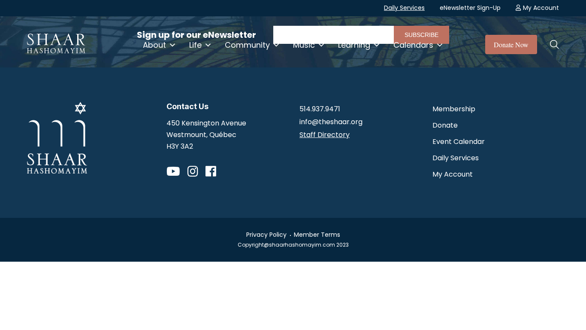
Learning (354, 45)
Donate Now (511, 44)
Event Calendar (458, 142)
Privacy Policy (266, 234)
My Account (541, 7)
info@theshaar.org (330, 122)
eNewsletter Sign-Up (470, 7)
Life (195, 45)
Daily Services (404, 7)
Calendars (413, 45)
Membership (453, 109)
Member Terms (317, 234)
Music (304, 45)
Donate (445, 125)
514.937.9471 (319, 109)
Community (247, 45)
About (154, 45)
